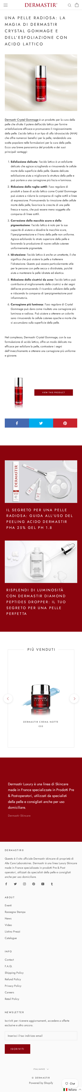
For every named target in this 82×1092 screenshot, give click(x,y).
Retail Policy (12, 999)
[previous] (7, 698)
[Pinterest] (33, 884)
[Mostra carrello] (76, 5)
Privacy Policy (13, 986)
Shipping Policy (14, 973)
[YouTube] (42, 884)
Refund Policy (13, 979)
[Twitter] (15, 884)
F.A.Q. (8, 966)
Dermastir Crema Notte (41, 721)
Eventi (8, 905)
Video (8, 925)
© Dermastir (41, 1077)
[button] (72, 1089)
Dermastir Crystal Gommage (21, 120)
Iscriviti (17, 1049)
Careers (9, 992)
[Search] (69, 5)
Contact (9, 960)
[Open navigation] (6, 5)
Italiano (39, 1069)
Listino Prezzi (12, 931)
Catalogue (11, 938)
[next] (73, 698)
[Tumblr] (52, 884)
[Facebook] (6, 884)
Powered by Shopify (41, 1083)
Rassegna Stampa (15, 912)
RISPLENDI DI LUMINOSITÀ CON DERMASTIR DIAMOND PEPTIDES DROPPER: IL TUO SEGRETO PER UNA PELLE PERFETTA (36, 602)
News (8, 918)
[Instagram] (24, 884)
